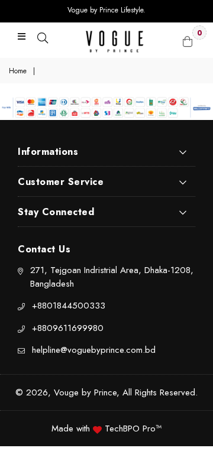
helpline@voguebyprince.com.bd (94, 349)
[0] (187, 40)
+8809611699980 (68, 328)
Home (18, 71)
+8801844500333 (68, 305)
